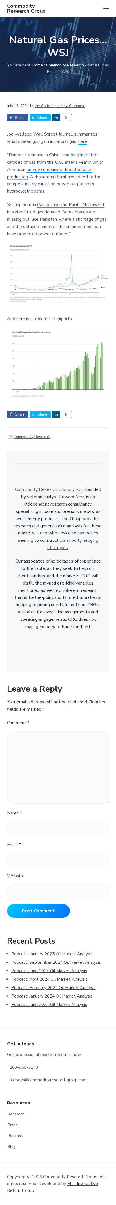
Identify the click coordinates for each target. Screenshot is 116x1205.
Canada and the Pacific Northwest (70, 205)
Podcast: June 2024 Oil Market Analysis (49, 971)
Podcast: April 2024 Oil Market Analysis (49, 979)
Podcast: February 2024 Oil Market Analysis (53, 987)
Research (16, 1114)
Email (14, 844)
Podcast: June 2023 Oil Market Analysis (49, 1004)
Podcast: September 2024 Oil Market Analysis (56, 962)
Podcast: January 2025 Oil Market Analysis (52, 954)
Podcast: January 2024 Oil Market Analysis (52, 996)
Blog (12, 1146)
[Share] (56, 117)
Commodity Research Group (26, 8)
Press (13, 1125)
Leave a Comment (70, 106)
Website (15, 876)
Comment (18, 723)
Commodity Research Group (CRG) (49, 489)
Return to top (20, 1190)
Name (14, 813)
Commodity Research (31, 436)
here (82, 141)
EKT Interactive (82, 1183)
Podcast (15, 1135)
